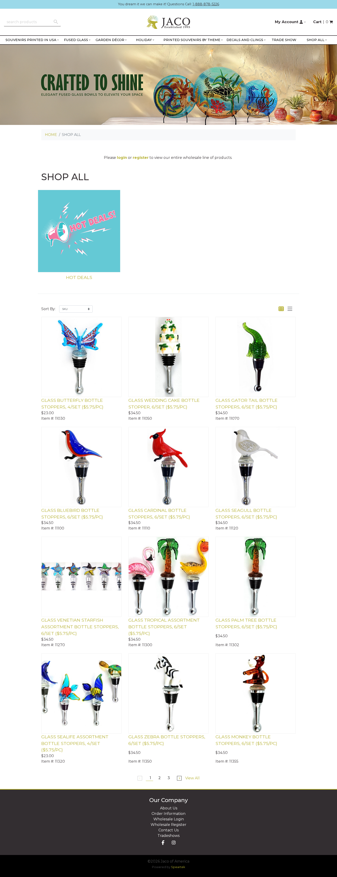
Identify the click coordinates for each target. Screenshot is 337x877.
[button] (290, 22)
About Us (168, 808)
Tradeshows (168, 835)
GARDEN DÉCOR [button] (110, 40)
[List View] (289, 309)
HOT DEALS (79, 277)
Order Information (168, 813)
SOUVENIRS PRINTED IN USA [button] (31, 40)
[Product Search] (56, 22)
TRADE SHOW (284, 40)
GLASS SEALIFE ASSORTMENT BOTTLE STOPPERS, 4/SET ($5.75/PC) (74, 743)
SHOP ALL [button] (315, 40)
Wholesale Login (168, 819)
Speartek (178, 867)
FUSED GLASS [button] (76, 40)
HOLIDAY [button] (144, 40)
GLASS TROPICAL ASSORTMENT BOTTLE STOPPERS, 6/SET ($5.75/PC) (164, 626)
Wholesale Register (168, 824)
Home (51, 134)
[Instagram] (173, 843)
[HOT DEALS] (79, 231)
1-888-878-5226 (206, 4)
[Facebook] (163, 843)
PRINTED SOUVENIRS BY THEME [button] (191, 40)
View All (192, 778)
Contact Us (168, 830)
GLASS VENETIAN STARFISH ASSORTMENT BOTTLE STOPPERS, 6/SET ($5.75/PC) (80, 626)
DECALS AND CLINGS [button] (245, 40)
